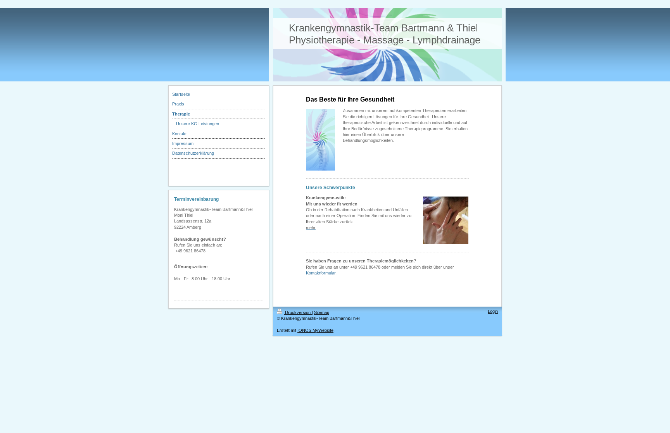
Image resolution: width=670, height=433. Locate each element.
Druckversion (298, 312)
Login (493, 311)
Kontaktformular (320, 273)
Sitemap (321, 312)
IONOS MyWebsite (315, 330)
